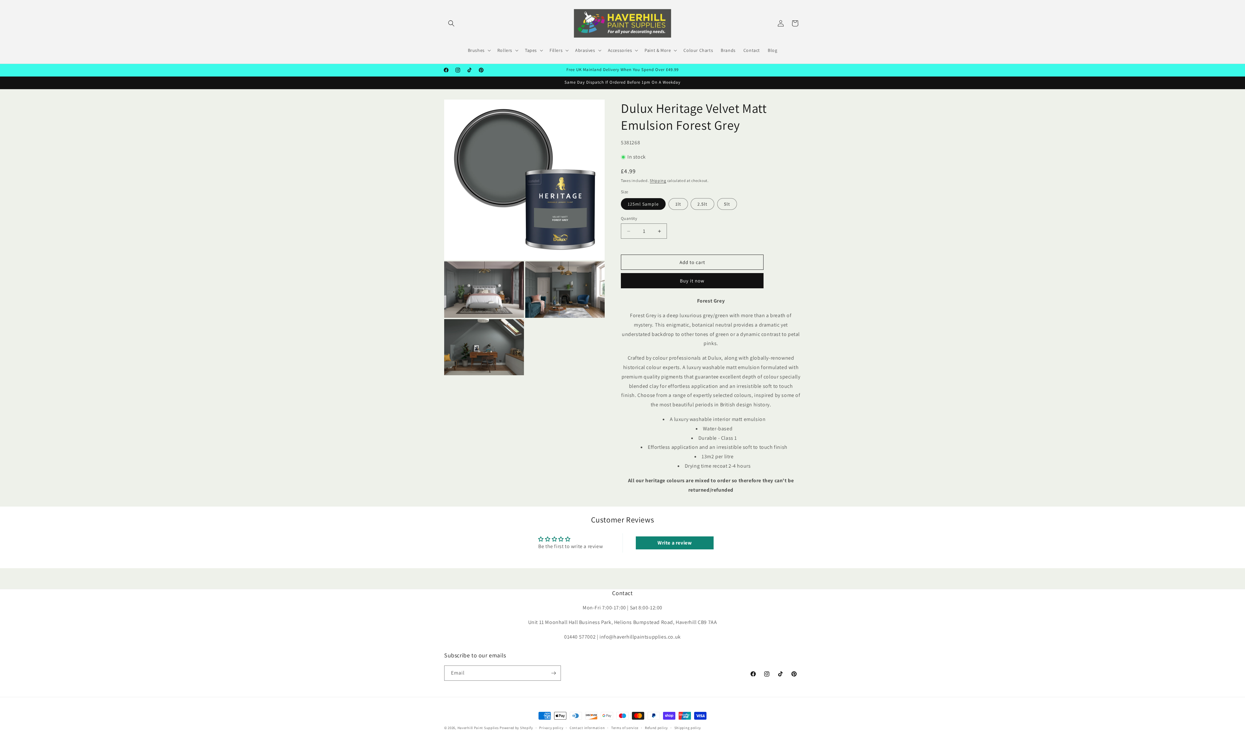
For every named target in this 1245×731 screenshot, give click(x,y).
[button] (451, 23)
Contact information (587, 727)
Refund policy (656, 727)
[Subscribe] (553, 673)
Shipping (658, 180)
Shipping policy (687, 727)
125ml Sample (643, 204)
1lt (678, 204)
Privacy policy (551, 727)
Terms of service (624, 727)
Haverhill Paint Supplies (478, 727)
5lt (727, 204)
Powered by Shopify (516, 727)
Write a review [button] (675, 542)
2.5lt (702, 204)
